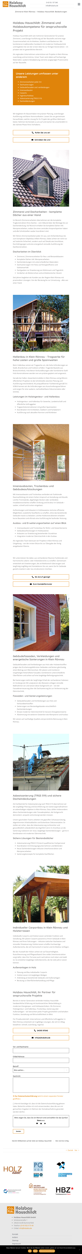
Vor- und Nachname (20, 1047)
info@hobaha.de (25, 1228)
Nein (35, 1251)
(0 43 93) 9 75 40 (27, 1225)
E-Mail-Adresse (18, 1056)
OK (30, 1251)
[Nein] (79, 1250)
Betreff (15, 1066)
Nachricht (16, 1076)
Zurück (70, 1150)
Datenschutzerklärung (47, 1251)
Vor (76, 1150)
